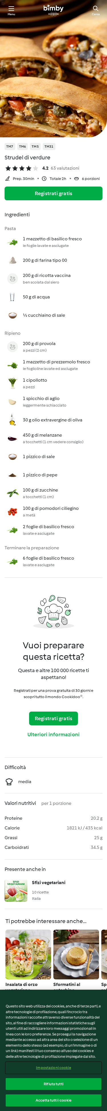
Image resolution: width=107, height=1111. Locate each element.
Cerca (96, 14)
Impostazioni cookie (53, 1068)
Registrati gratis (53, 193)
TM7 (9, 146)
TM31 (49, 146)
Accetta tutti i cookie (53, 1100)
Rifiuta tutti (53, 1084)
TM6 (22, 146)
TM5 (35, 146)
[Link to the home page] (53, 10)
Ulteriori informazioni (53, 734)
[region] (53, 1050)
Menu (11, 14)
